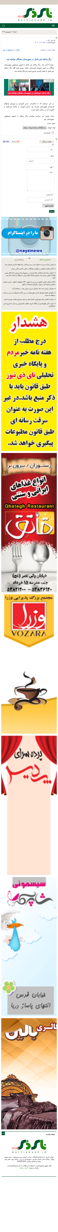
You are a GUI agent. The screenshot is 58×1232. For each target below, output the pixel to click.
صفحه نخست (51, 50)
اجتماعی (42, 50)
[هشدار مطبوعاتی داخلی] (29, 381)
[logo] (35, 14)
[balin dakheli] (29, 1074)
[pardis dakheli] (29, 805)
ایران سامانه (23, 1168)
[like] (49, 132)
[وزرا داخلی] (29, 664)
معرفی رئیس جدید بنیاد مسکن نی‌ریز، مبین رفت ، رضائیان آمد (33, 288)
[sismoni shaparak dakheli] (29, 946)
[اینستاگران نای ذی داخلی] (29, 236)
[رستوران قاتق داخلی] (29, 522)
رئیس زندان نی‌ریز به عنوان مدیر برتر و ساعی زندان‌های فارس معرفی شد (29, 264)
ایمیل (52, 156)
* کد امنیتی (50, 195)
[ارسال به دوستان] (7, 50)
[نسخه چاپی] (4, 50)
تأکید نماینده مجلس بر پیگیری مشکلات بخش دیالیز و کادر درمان (32, 269)
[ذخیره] (9, 50)
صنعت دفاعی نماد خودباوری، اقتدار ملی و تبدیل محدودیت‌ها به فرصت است (28, 299)
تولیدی (49, 123)
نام (53, 144)
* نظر (52, 167)
